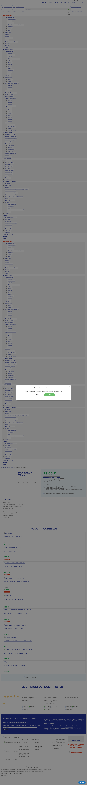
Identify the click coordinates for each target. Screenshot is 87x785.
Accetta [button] (49, 394)
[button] (43, 398)
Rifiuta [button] (37, 394)
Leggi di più (59, 391)
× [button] (69, 386)
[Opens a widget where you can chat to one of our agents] (82, 782)
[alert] (43, 392)
